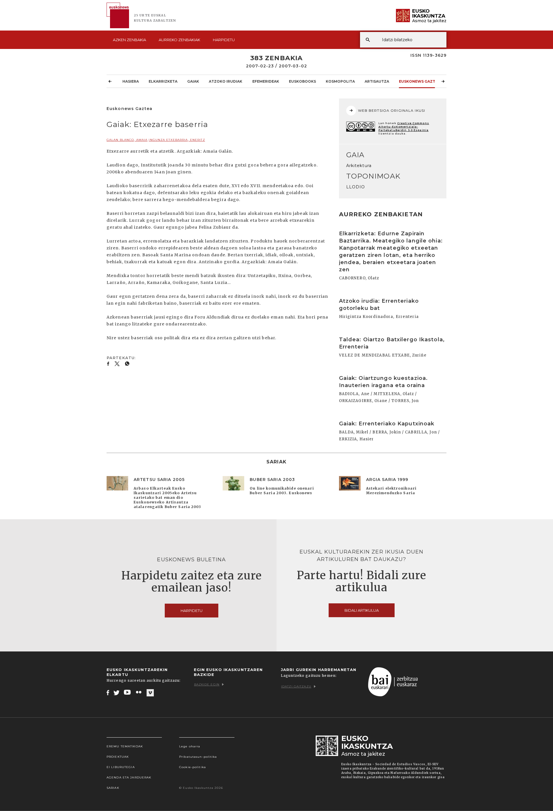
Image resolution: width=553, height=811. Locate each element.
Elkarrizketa (163, 81)
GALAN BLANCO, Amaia (127, 140)
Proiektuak (118, 757)
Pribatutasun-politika (198, 757)
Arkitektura (359, 165)
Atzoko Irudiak (225, 81)
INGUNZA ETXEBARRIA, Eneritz (177, 140)
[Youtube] (128, 692)
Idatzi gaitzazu (296, 686)
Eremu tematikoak (125, 746)
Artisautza (377, 81)
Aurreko (179, 39)
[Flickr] (139, 692)
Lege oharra (189, 746)
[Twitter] (116, 692)
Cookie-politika (192, 767)
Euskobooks (302, 81)
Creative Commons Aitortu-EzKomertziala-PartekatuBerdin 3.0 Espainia (403, 127)
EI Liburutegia (121, 767)
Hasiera (130, 81)
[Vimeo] (150, 692)
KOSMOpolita (340, 81)
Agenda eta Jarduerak (129, 777)
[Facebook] (108, 692)
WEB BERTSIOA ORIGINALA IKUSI (391, 110)
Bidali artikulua (361, 610)
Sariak (113, 788)
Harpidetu (224, 39)
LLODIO (355, 187)
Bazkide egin (206, 684)
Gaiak (193, 81)
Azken (129, 39)
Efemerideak (265, 81)
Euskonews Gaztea (419, 81)
